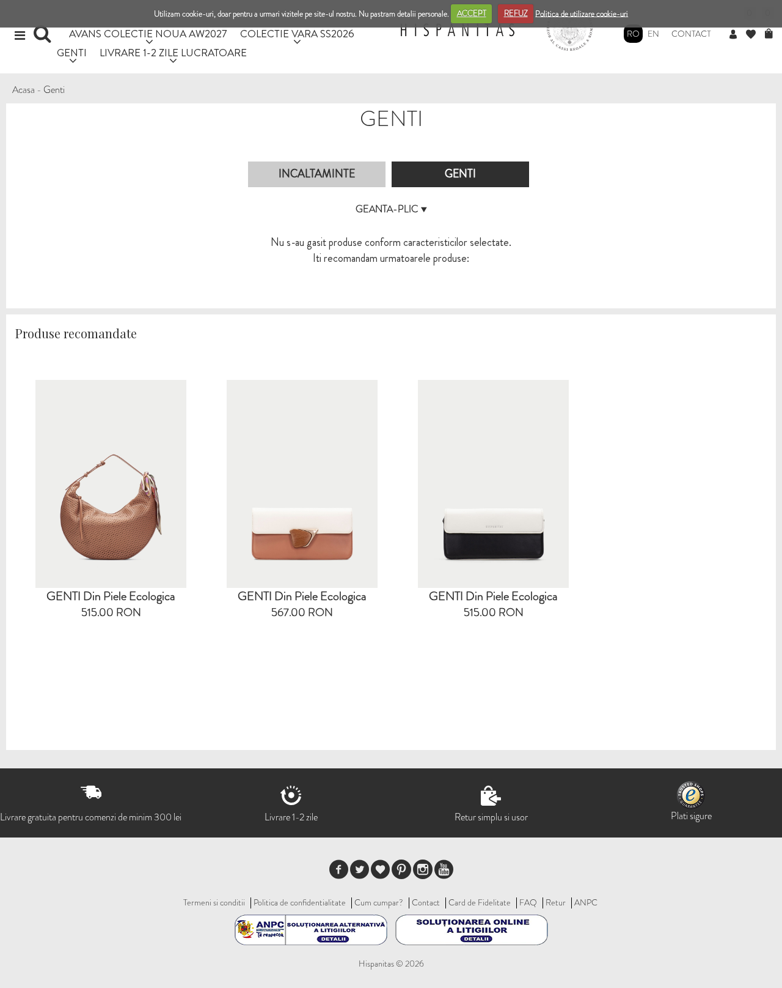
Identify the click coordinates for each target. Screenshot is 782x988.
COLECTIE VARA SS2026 (297, 33)
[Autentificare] (737, 35)
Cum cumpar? (378, 902)
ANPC (585, 902)
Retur (556, 902)
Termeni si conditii (214, 902)
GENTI (72, 52)
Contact (691, 34)
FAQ (528, 902)
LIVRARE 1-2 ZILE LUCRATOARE (173, 52)
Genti (54, 90)
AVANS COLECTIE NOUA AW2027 (148, 33)
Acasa (23, 90)
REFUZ (516, 13)
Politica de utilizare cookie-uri (581, 13)
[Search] (44, 38)
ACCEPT (471, 13)
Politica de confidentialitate (300, 902)
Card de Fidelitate (479, 902)
